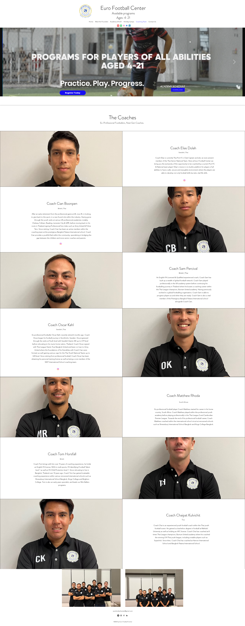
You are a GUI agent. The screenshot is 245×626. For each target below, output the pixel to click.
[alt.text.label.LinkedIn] (130, 26)
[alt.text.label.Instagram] (124, 26)
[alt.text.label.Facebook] (127, 26)
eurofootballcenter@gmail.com (123, 611)
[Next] (234, 62)
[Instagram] (184, 180)
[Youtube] (118, 26)
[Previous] (11, 62)
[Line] (121, 26)
